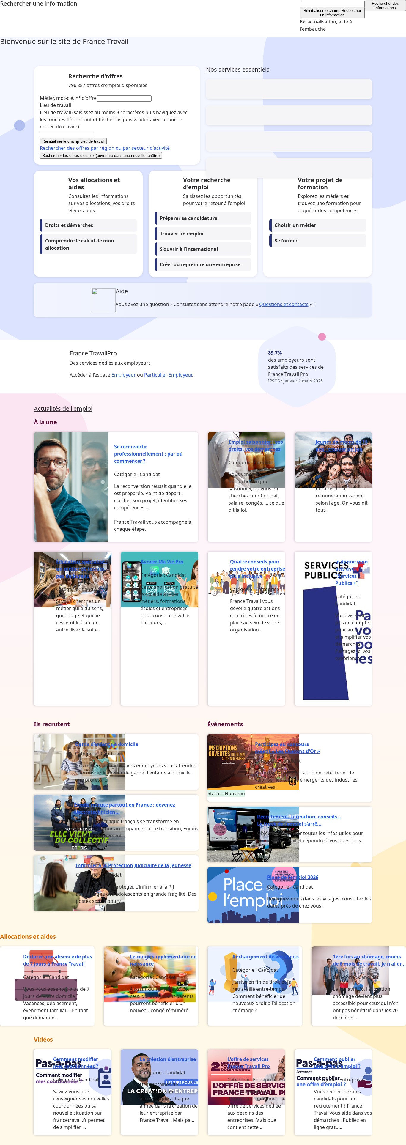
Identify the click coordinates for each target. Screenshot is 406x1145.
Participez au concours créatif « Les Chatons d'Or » (287, 748)
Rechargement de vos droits (265, 956)
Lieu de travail (114, 119)
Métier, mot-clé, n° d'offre (68, 98)
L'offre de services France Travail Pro (248, 1063)
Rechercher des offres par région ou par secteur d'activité (105, 148)
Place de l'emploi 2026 (292, 877)
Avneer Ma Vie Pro (162, 561)
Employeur (123, 374)
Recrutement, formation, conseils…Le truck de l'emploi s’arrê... (299, 820)
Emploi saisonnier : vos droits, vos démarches (256, 445)
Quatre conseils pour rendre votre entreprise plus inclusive (257, 568)
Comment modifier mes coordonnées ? (75, 1063)
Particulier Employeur (168, 374)
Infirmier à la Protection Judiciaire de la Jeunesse (133, 865)
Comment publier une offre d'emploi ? (337, 1063)
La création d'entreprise (168, 1059)
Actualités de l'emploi (63, 408)
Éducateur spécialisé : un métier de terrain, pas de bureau (81, 568)
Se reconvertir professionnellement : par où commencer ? (148, 453)
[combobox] (332, 4)
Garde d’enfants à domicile (106, 744)
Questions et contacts (284, 304)
